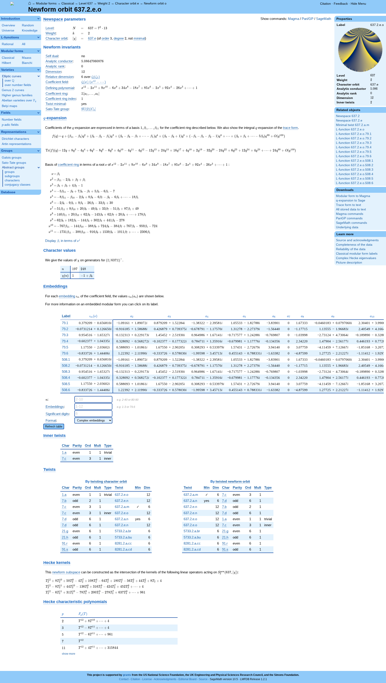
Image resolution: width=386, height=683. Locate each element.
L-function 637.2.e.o (350, 129)
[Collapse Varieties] (38, 69)
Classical (67, 3)
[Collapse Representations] (38, 132)
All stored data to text (351, 209)
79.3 (65, 335)
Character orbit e (127, 3)
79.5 (65, 347)
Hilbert (6, 63)
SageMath (323, 19)
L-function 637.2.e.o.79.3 (353, 143)
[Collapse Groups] (38, 151)
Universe (8, 30)
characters (12, 180)
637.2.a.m (122, 507)
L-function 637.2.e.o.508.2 (354, 165)
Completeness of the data (354, 244)
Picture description (349, 262)
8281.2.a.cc (123, 543)
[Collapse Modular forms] (38, 51)
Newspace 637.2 (348, 116)
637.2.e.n (121, 501)
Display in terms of (62, 241)
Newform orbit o (155, 3)
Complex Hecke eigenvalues (356, 258)
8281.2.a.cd (123, 549)
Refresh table (53, 426)
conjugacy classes (17, 184)
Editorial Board (187, 679)
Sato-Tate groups (14, 162)
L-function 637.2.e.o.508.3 (354, 169)
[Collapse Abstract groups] (38, 167)
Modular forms (46, 3)
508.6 (66, 390)
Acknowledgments (165, 679)
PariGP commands (349, 218)
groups (10, 172)
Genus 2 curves (13, 90)
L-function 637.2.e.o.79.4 (353, 147)
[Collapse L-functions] (38, 37)
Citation (325, 3)
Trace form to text (348, 205)
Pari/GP (307, 19)
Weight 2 (104, 3)
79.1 (65, 323)
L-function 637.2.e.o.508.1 (354, 160)
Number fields (11, 119)
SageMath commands (351, 222)
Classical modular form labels (357, 253)
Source (203, 679)
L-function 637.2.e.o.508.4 (354, 174)
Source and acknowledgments (357, 240)
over (9, 80)
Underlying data (347, 227)
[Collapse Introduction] (38, 18)
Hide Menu (358, 3)
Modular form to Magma (353, 196)
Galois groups (11, 157)
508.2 (66, 365)
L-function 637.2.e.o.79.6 (353, 156)
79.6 (65, 353)
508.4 (66, 377)
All (23, 44)
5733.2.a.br (123, 531)
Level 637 (86, 3)
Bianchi (27, 63)
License (147, 679)
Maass (26, 57)
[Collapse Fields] (38, 113)
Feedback (341, 3)
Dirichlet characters (15, 138)
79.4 (65, 341)
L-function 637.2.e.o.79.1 (353, 134)
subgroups (12, 176)
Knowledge (30, 30)
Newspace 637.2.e (349, 120)
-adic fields (10, 124)
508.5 (66, 384)
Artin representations (16, 144)
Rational (7, 44)
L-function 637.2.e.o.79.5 (353, 151)
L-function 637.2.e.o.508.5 (354, 178)
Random (28, 25)
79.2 (65, 329)
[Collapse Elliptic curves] (38, 76)
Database (8, 192)
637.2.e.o (121, 495)
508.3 (66, 371)
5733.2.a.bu (123, 537)
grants (127, 675)
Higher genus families (17, 95)
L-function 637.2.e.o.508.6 (354, 183)
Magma (293, 19)
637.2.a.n (121, 519)
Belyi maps (9, 106)
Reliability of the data (350, 249)
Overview (8, 25)
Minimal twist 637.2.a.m (352, 125)
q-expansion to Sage (350, 200)
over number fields (18, 85)
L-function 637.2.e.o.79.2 (353, 138)
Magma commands (349, 214)
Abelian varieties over (19, 100)
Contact (123, 679)
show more (68, 653)
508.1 (66, 359)
